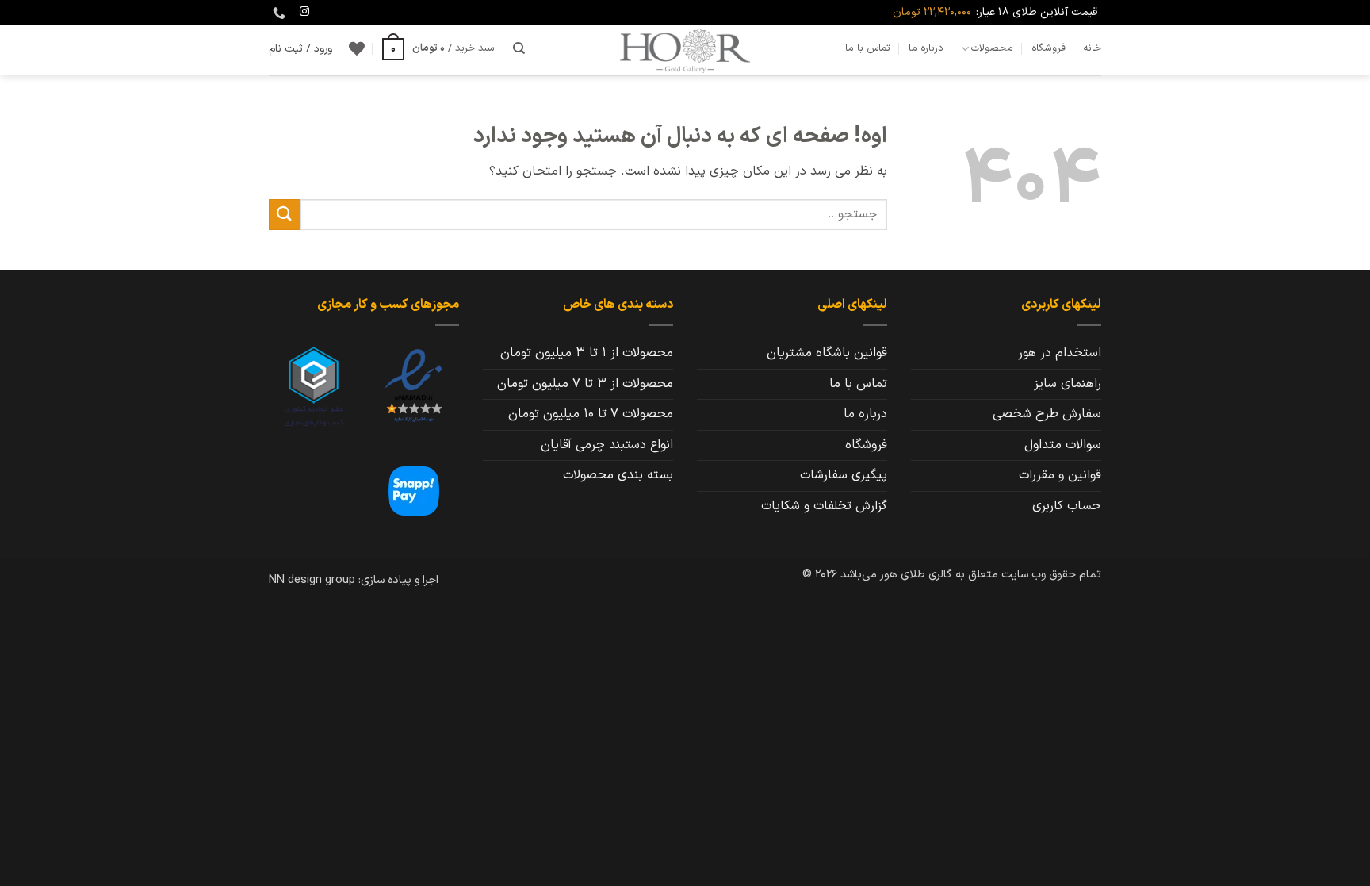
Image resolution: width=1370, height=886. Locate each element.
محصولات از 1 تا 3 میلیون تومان (586, 352)
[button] (438, 48)
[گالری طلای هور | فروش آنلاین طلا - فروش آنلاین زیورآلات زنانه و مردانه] (685, 50)
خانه (1092, 48)
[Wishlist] (357, 48)
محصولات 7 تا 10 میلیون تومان (590, 414)
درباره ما (926, 48)
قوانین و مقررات (1060, 475)
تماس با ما (867, 48)
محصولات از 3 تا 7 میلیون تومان (585, 383)
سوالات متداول (1062, 445)
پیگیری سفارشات (843, 475)
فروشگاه (1048, 48)
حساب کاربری (1066, 506)
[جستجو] (519, 48)
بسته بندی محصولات (618, 475)
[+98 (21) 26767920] (277, 13)
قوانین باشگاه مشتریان (827, 352)
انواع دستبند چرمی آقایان (607, 445)
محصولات (992, 48)
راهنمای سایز (1067, 383)
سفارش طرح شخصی (1047, 414)
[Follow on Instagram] (304, 11)
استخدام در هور (1059, 352)
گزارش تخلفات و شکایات (824, 506)
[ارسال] (284, 214)
